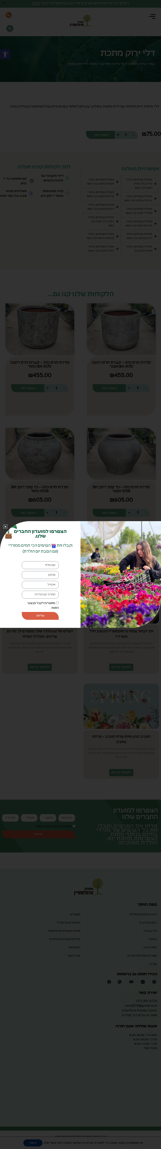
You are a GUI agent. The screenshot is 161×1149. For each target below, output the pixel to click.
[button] (5, 526)
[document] (80, 574)
